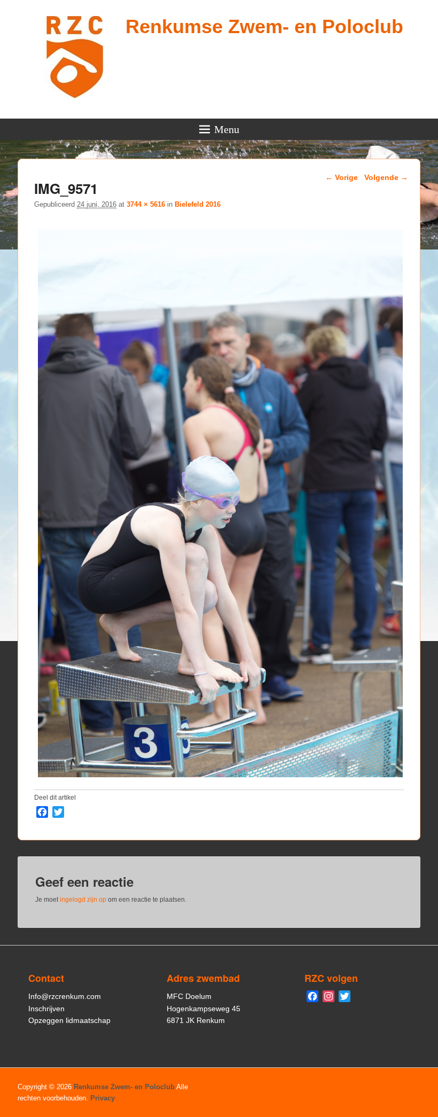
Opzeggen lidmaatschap (69, 1020)
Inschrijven (46, 1008)
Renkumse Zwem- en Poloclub (264, 26)
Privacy (102, 1098)
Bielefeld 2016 (198, 204)
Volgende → (386, 177)
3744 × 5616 (146, 204)
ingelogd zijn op (83, 899)
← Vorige (341, 177)
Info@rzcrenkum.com (64, 996)
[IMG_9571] (220, 777)
